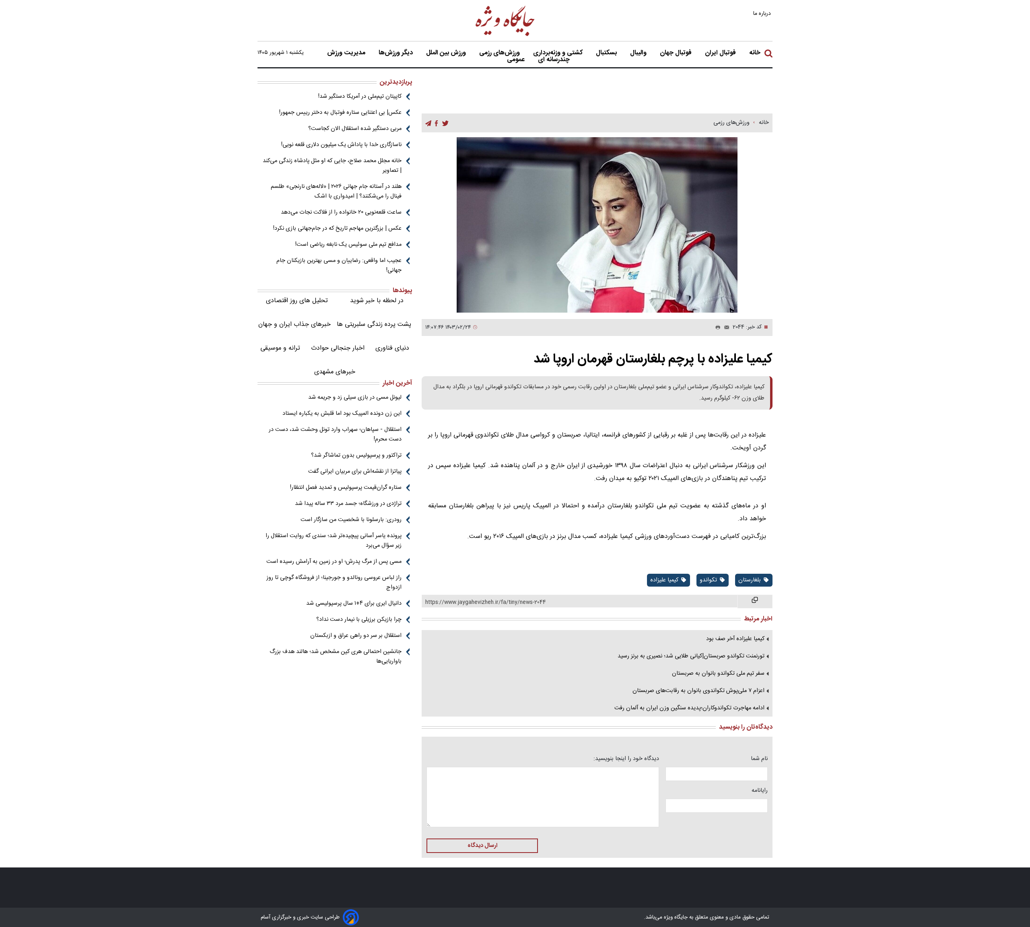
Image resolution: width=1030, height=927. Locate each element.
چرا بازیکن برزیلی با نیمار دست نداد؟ (359, 619)
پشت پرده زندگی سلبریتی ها (374, 324)
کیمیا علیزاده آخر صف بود (735, 639)
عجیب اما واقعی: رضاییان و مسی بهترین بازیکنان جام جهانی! (339, 265)
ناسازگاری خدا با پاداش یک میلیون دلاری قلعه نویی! (341, 145)
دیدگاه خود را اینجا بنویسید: (626, 759)
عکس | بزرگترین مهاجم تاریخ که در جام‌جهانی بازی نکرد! (337, 228)
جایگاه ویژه (675, 917)
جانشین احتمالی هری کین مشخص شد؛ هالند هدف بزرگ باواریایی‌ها (336, 656)
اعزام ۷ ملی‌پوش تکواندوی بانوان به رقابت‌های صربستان (698, 691)
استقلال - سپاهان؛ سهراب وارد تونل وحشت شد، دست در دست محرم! (335, 434)
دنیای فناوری (392, 348)
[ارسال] (725, 327)
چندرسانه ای (554, 60)
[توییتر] (445, 123)
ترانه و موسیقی (280, 348)
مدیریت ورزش (347, 53)
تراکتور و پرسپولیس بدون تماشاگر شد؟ (356, 455)
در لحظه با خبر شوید (377, 300)
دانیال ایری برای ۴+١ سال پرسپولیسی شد (354, 603)
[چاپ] (716, 327)
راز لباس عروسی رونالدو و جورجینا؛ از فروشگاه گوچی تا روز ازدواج (334, 582)
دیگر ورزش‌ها (396, 53)
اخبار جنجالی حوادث (338, 348)
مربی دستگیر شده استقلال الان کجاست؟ (355, 129)
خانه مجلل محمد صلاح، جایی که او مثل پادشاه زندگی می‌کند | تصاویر (332, 165)
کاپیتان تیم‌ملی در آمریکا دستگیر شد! (360, 96)
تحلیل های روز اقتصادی (297, 300)
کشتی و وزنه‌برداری (558, 53)
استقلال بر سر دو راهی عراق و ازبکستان (356, 636)
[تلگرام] (428, 123)
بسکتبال (607, 53)
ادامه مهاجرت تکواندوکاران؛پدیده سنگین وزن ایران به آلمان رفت (689, 708)
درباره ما (762, 13)
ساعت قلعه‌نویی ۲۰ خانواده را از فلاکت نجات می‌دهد (341, 212)
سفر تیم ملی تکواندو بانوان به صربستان (718, 673)
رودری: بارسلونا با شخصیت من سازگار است (351, 520)
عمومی (516, 60)
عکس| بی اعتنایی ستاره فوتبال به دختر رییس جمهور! (340, 112)
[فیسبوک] (436, 123)
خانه (754, 53)
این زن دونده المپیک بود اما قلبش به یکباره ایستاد (342, 413)
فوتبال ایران (721, 53)
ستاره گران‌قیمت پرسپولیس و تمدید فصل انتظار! (346, 487)
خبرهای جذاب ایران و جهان (294, 324)
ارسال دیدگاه (482, 846)
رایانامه (760, 790)
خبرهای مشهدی (334, 372)
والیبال (639, 53)
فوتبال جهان (676, 53)
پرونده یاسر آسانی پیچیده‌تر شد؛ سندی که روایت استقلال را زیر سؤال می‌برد (334, 540)
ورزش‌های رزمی (500, 53)
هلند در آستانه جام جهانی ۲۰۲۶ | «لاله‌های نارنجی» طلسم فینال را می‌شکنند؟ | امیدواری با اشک (336, 191)
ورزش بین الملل (447, 53)
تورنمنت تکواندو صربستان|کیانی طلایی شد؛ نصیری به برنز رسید (691, 656)
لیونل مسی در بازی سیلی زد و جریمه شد (355, 397)
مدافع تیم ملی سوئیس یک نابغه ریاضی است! (348, 244)
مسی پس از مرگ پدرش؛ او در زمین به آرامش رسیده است (334, 561)
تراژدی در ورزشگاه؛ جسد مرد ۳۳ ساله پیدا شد (348, 504)
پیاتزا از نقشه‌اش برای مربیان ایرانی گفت (355, 471)
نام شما (759, 759)
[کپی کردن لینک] (754, 601)
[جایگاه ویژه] (505, 35)
